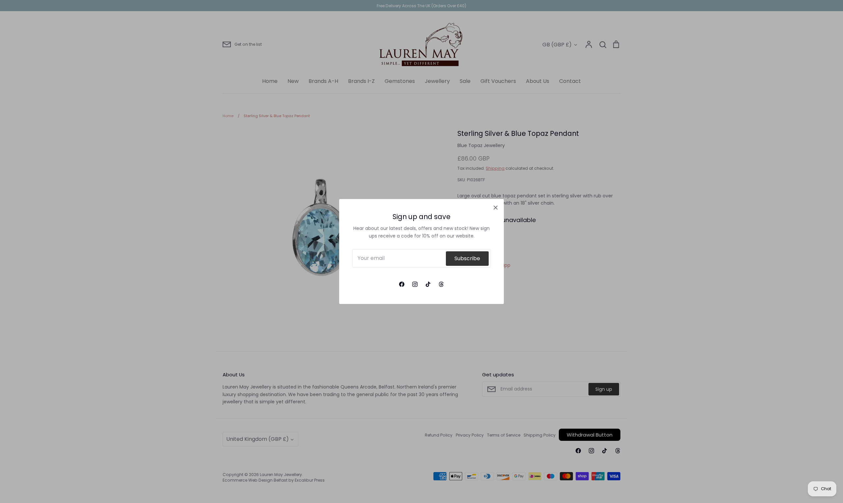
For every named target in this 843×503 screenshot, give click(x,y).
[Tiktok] (428, 284)
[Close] (495, 207)
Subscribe (467, 258)
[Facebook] (401, 284)
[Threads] (441, 284)
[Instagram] (415, 284)
